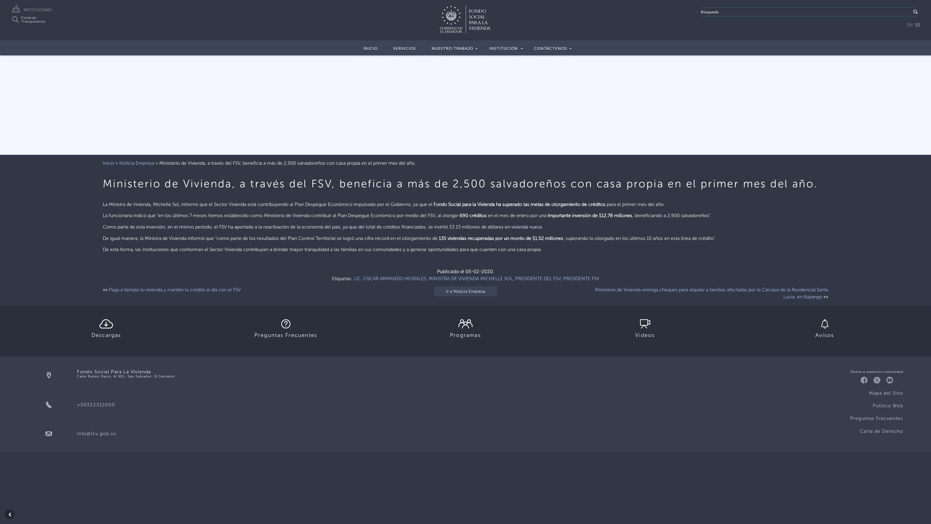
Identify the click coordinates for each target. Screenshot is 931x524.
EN (910, 25)
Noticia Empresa (136, 163)
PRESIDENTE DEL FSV (538, 278)
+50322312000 (96, 405)
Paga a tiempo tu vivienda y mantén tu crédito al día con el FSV (175, 290)
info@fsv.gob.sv (96, 433)
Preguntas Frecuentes (876, 418)
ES (917, 25)
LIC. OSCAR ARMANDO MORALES (390, 278)
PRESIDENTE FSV (581, 278)
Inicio (370, 48)
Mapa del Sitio (886, 393)
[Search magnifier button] (915, 12)
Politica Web (888, 406)
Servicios (404, 48)
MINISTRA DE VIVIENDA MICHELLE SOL (471, 278)
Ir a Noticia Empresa (465, 291)
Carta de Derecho (881, 431)
